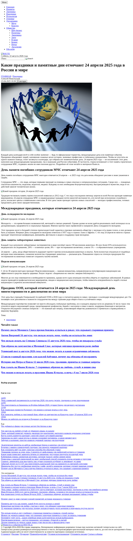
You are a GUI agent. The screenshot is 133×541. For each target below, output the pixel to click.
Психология (11, 16)
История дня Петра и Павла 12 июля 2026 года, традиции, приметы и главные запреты (50, 362)
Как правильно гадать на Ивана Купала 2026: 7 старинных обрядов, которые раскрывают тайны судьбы (47, 494)
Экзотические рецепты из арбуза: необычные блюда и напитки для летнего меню (37, 445)
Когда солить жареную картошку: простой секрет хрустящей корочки (32, 435)
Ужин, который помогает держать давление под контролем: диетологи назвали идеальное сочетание (45, 433)
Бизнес (14, 42)
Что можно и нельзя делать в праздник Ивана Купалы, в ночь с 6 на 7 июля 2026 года (50, 372)
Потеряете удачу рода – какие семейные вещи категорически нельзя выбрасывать (37, 518)
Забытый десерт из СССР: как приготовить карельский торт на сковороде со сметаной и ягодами (44, 464)
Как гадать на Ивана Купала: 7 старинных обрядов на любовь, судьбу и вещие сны (48, 367)
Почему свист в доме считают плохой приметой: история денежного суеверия (36, 499)
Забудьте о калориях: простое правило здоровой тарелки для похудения (32, 440)
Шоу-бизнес (16, 30)
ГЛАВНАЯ (6, 76)
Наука (14, 44)
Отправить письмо (79, 534)
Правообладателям (38, 534)
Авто (13, 37)
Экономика (16, 35)
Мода (13, 23)
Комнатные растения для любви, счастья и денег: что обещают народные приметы (37, 506)
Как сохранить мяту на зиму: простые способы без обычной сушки (31, 450)
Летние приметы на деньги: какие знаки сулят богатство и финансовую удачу (35, 522)
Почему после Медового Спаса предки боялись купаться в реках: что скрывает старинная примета (57, 330)
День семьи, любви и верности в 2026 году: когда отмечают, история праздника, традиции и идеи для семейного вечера (54, 489)
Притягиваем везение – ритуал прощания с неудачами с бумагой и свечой (34, 520)
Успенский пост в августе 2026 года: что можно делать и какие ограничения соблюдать (50, 351)
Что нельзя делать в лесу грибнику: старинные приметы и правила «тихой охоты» (37, 513)
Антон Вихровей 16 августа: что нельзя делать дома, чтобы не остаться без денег (46, 335)
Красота (15, 26)
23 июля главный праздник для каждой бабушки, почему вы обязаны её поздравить (49, 356)
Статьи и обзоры (95, 534)
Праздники (11, 14)
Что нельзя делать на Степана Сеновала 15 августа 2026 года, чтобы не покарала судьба (51, 340)
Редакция (24, 534)
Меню (4, 2)
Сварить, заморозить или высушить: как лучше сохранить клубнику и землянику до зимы (41, 461)
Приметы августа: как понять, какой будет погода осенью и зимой (30, 504)
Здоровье (10, 19)
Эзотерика (10, 12)
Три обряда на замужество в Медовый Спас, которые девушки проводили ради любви (50, 346)
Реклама (15, 534)
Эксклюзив (16, 47)
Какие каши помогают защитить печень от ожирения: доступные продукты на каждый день (42, 454)
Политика (15, 33)
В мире (14, 40)
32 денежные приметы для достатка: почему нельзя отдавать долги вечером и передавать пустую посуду (47, 508)
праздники (11, 320)
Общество (10, 28)
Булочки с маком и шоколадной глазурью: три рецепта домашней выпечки (34, 447)
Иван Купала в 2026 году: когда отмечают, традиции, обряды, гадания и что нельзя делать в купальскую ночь (49, 492)
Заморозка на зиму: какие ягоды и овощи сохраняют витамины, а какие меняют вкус (39, 438)
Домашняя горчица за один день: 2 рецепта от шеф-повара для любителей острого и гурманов (43, 452)
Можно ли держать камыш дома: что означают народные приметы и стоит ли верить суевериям (43, 515)
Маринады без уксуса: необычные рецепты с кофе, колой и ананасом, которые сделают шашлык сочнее (47, 466)
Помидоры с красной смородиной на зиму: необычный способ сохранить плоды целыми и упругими (46, 459)
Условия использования (58, 534)
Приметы (10, 9)
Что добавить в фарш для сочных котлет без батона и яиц (26, 426)
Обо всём (10, 49)
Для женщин (12, 21)
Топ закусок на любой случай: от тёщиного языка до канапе (27, 431)
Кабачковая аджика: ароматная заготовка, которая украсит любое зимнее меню (36, 457)
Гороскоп (10, 7)
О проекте (5, 534)
